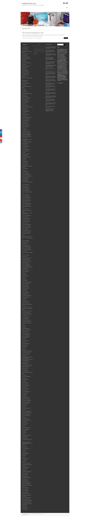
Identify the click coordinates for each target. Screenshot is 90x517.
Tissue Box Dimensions (25, 448)
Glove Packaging (24, 280)
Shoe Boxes (23, 409)
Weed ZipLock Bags (25, 480)
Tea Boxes (23, 433)
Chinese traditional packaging (26, 136)
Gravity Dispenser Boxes (25, 283)
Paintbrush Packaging (25, 366)
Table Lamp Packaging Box (26, 427)
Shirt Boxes (23, 406)
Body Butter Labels (25, 80)
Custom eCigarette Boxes (62, 65)
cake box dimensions (25, 102)
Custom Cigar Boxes (25, 187)
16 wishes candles (24, 48)
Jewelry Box (24, 325)
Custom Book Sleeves (25, 180)
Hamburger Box (24, 289)
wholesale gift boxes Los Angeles (27, 500)
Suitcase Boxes (24, 424)
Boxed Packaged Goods (63, 50)
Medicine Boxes (24, 346)
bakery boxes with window (26, 62)
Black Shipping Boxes (25, 74)
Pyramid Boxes (24, 394)
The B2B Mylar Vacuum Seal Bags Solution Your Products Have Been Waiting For (51, 77)
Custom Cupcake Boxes (25, 190)
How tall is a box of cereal (26, 312)
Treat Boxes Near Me (25, 458)
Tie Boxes (23, 445)
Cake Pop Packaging (25, 105)
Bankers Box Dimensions (25, 65)
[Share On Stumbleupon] (1, 138)
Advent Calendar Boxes (25, 56)
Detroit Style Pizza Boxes (25, 233)
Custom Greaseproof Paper (26, 197)
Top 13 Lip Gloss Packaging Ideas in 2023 (33, 33)
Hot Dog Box (24, 298)
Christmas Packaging (60, 57)
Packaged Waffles (24, 363)
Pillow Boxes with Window (26, 376)
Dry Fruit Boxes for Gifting (26, 246)
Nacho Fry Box (24, 355)
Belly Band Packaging (25, 73)
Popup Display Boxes (25, 388)
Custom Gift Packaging (61, 67)
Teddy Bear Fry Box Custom (26, 435)
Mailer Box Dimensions (25, 343)
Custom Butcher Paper (25, 184)
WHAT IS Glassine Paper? (25, 493)
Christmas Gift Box (60, 54)
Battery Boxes (24, 68)
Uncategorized (24, 468)
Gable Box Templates (25, 271)
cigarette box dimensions (25, 149)
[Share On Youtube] (1, 140)
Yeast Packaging (59, 80)
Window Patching (24, 507)
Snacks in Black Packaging (26, 415)
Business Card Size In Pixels (26, 97)
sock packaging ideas (25, 418)
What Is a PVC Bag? (25, 490)
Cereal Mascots (24, 129)
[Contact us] (1, 142)
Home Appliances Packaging (26, 295)
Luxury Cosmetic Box (25, 340)
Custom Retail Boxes (62, 71)
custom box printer (61, 61)
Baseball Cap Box (24, 67)
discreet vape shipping (25, 240)
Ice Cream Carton (24, 315)
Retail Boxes (63, 78)
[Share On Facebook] (1, 130)
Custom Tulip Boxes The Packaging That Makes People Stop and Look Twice (51, 97)
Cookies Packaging (25, 161)
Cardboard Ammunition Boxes (26, 117)
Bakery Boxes (24, 61)
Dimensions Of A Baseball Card (26, 236)
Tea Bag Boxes (24, 432)
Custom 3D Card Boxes (25, 177)
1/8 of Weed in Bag (25, 46)
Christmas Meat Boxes (25, 146)
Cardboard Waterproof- (25, 120)
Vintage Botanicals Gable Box (26, 471)
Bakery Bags (24, 59)
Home (67, 7)
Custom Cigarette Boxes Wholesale (62, 63)
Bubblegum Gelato (24, 96)
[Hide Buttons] (0, 143)
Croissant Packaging (25, 171)
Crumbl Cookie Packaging (26, 174)
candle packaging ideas (25, 111)
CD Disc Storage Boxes (25, 126)
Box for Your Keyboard (25, 83)
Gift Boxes (23, 277)
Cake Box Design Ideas (25, 100)
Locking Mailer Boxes (25, 337)
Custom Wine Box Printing (26, 230)
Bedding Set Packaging (25, 71)
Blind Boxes (24, 76)
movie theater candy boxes (26, 352)
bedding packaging (24, 70)
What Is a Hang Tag (25, 487)
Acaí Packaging (24, 55)
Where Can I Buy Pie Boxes (26, 497)
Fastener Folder (24, 256)
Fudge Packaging (24, 268)
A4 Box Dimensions (25, 53)
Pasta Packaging (24, 369)
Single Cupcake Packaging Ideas (26, 412)
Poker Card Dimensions (25, 385)
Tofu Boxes (23, 451)
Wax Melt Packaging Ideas (26, 477)
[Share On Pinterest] (1, 136)
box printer (23, 88)
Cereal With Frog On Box (25, 132)
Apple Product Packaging (25, 58)
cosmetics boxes (60, 59)
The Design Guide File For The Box (27, 439)
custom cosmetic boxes (60, 64)
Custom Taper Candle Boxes (26, 224)
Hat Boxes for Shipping (25, 292)
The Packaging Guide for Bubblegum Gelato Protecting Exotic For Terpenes (51, 66)
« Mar (34, 53)
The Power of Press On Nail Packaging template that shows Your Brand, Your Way (27, 443)
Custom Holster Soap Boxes (26, 200)
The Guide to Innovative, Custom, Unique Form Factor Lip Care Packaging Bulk (50, 62)
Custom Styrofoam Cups (25, 221)
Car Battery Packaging (25, 114)
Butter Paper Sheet (25, 99)
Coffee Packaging (24, 155)
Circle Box (23, 152)
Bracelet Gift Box (24, 91)
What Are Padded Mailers (26, 483)
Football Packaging (25, 262)
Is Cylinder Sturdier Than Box (26, 321)
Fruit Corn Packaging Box (26, 265)
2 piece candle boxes (25, 49)
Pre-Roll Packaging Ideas (25, 391)
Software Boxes (24, 421)
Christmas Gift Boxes (61, 55)
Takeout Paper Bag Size (25, 429)
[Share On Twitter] (1, 132)
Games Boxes (24, 274)
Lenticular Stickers (24, 331)
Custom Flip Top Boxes (25, 194)
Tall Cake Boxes (24, 430)
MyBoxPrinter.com (29, 3)
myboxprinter (61, 76)
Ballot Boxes (24, 64)
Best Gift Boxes (60, 49)
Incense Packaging (24, 318)
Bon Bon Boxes (24, 81)
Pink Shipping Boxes (25, 379)
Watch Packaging (24, 474)
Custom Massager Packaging (26, 203)
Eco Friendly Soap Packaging (26, 249)
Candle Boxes (24, 108)
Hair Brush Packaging (25, 286)
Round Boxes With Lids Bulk (26, 400)
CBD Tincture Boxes (25, 123)
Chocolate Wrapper (25, 143)
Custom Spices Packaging (25, 218)
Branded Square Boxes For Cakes (27, 93)
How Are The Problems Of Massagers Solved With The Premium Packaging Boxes (49, 58)
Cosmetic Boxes (24, 164)
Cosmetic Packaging (64, 58)
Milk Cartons (24, 349)
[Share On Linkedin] (1, 134)
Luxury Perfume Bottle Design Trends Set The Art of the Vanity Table (50, 51)
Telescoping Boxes (24, 438)
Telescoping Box (24, 436)
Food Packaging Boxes (25, 259)
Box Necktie (24, 84)
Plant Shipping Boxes (25, 382)
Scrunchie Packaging (25, 403)
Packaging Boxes (61, 77)
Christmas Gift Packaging (61, 56)
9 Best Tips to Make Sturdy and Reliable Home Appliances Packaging (50, 110)
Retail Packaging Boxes (25, 397)
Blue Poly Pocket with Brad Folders (27, 77)
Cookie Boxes (24, 158)
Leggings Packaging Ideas (25, 328)
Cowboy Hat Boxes (25, 168)
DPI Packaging (24, 243)
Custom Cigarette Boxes (61, 62)
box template (24, 90)
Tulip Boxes (23, 461)
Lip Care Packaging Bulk (25, 334)
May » (37, 53)
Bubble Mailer (24, 94)
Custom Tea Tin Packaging (26, 227)
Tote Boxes (23, 455)
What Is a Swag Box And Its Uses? (50, 106)
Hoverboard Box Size (25, 301)
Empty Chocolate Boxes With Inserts (27, 252)
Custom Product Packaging (26, 215)
